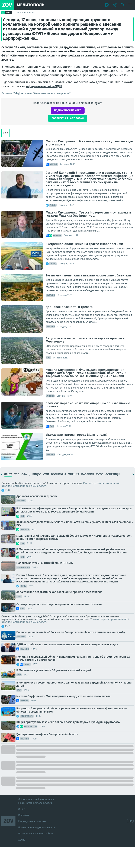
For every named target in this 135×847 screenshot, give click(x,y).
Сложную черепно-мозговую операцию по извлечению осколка (88, 404)
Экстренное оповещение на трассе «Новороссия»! (84, 244)
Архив (21, 839)
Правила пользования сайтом (35, 833)
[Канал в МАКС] (106, 4)
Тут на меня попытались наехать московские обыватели (88, 275)
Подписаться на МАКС (67, 110)
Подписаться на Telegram (68, 118)
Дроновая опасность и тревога (69, 307)
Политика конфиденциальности (36, 827)
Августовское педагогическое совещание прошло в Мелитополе (85, 339)
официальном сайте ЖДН (44, 86)
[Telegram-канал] (114, 4)
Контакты (23, 815)
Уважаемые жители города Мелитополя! (76, 435)
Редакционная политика (32, 821)
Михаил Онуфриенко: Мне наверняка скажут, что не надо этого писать (89, 142)
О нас (21, 809)
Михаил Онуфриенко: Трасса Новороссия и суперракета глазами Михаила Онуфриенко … (88, 214)
